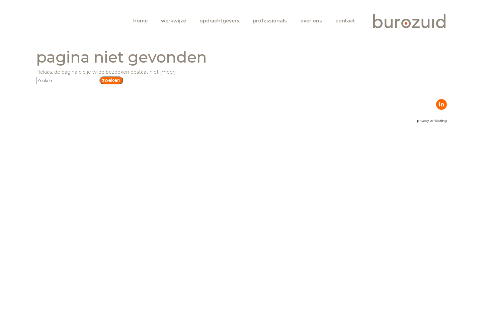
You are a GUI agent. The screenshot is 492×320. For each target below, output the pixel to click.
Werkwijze (173, 21)
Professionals (270, 21)
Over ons (311, 21)
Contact (345, 21)
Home (140, 21)
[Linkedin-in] (441, 104)
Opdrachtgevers (219, 21)
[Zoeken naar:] (67, 80)
